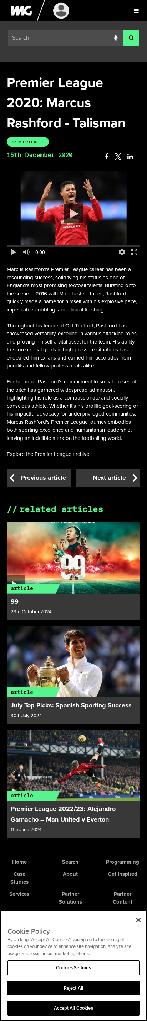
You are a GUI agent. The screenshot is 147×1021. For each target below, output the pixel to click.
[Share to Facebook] (106, 156)
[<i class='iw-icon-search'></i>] (131, 38)
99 (15, 601)
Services (19, 894)
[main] (73, 454)
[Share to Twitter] (118, 156)
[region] (73, 965)
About (70, 874)
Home (19, 862)
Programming (122, 862)
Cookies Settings (73, 967)
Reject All (73, 988)
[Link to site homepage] (21, 20)
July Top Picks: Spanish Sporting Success (71, 705)
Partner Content (122, 898)
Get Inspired (122, 874)
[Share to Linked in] (130, 156)
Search (70, 862)
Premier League (28, 142)
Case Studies (19, 878)
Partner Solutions (70, 898)
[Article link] (74, 558)
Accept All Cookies (73, 1008)
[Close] (138, 920)
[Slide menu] (136, 10)
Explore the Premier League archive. (48, 454)
